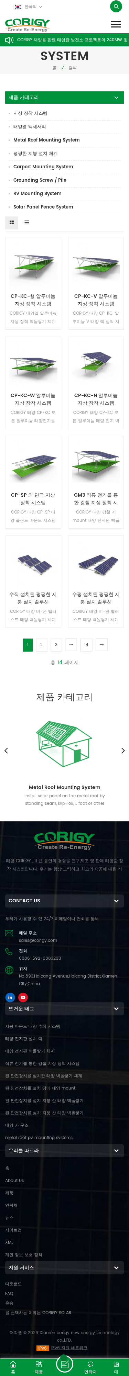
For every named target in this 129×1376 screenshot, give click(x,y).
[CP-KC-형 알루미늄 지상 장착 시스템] (33, 265)
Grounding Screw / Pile (39, 180)
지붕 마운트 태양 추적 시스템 (32, 1026)
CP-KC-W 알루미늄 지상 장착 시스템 (33, 399)
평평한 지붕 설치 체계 (35, 153)
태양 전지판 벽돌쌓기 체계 (30, 1051)
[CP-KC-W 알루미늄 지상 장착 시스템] (33, 364)
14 (86, 645)
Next (123, 750)
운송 (9, 1303)
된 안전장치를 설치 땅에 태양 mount (40, 1088)
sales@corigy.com (38, 940)
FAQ (9, 1293)
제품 (9, 1193)
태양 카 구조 (17, 1125)
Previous (6, 750)
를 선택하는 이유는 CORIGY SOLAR (38, 1313)
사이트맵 (13, 1230)
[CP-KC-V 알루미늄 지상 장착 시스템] (96, 265)
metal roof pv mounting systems (39, 1138)
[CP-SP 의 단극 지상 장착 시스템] (33, 464)
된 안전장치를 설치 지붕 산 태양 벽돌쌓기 (44, 1100)
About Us (14, 1180)
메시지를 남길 (64, 1364)
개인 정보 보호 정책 (23, 1255)
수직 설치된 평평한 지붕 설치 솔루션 (33, 598)
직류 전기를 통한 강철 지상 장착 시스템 (42, 1063)
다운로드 (13, 1284)
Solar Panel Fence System (43, 207)
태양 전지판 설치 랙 (23, 1039)
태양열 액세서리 (29, 127)
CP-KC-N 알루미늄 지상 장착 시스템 (96, 399)
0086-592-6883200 (40, 958)
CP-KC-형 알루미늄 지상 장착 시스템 (33, 300)
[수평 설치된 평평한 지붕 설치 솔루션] (96, 563)
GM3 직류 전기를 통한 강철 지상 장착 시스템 (96, 499)
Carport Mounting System (43, 167)
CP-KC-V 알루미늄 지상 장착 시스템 (96, 300)
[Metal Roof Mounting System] (64, 742)
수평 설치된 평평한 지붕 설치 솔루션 (96, 598)
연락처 (11, 1205)
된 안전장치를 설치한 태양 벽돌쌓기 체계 (43, 1076)
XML (9, 1242)
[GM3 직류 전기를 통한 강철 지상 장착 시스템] (96, 464)
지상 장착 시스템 (30, 113)
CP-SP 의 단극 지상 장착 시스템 (33, 499)
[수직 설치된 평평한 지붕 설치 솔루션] (33, 563)
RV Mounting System (37, 194)
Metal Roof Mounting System (46, 140)
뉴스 (9, 1218)
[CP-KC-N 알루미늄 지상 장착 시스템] (96, 364)
